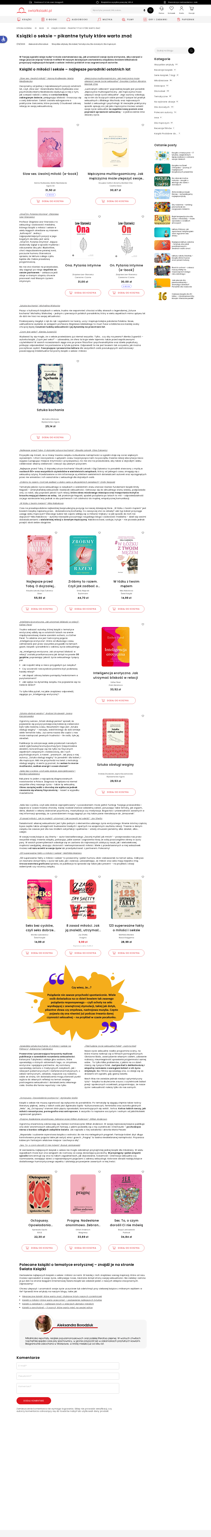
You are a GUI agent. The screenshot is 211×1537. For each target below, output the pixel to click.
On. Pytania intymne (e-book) (126, 267)
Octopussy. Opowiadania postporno (39, 1222)
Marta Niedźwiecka (59, 183)
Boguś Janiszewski (126, 1229)
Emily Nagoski (83, 590)
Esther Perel (116, 682)
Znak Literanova (116, 685)
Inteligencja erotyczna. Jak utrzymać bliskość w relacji (115, 675)
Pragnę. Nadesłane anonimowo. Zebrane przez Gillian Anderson (83, 1222)
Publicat (126, 1232)
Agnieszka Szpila (39, 1229)
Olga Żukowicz (46, 590)
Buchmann (83, 593)
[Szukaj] (150, 10)
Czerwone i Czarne (83, 277)
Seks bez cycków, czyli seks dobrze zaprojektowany (40, 928)
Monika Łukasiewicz (39, 935)
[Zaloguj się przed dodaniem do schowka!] (78, 125)
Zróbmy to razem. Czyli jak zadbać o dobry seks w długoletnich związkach (83, 583)
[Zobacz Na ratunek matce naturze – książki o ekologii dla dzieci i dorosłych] (162, 181)
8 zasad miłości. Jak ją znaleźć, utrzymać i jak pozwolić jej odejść (83, 928)
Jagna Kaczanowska (124, 774)
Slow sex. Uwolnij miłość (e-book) (50, 174)
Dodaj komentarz (34, 1400)
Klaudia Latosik (32, 590)
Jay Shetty (83, 935)
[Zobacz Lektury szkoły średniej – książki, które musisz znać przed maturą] (162, 258)
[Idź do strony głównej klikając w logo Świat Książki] (34, 10)
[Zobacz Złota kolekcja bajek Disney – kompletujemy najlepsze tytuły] (162, 194)
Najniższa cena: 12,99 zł (83, 946)
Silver (39, 593)
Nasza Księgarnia (126, 937)
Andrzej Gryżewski (106, 774)
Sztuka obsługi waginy (115, 765)
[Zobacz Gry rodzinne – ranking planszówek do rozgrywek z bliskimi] (162, 207)
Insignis (83, 937)
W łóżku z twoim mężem (126, 583)
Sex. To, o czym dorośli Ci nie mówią (126, 1222)
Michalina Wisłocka (50, 419)
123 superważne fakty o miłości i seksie (126, 927)
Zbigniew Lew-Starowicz (83, 274)
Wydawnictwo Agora (50, 422)
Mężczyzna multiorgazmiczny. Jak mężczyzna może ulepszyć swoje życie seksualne (115, 176)
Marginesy (83, 1232)
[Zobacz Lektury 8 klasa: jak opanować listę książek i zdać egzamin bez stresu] (162, 232)
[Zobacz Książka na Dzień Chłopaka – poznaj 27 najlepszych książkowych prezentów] (162, 169)
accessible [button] (3, 39)
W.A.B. (39, 1232)
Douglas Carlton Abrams (110, 183)
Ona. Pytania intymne (83, 265)
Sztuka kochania (50, 410)
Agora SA (50, 186)
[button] (144, 10)
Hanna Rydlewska (42, 183)
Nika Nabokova (126, 590)
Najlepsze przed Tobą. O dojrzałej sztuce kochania (40, 583)
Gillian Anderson (83, 1229)
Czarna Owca (115, 186)
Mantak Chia (126, 183)
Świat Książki (126, 593)
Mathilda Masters (126, 935)
